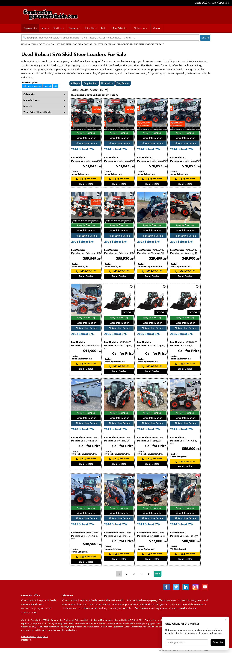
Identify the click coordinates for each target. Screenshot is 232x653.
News (44, 27)
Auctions (58, 27)
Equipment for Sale (41, 44)
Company (73, 27)
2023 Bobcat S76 (148, 241)
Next (157, 573)
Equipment (29, 27)
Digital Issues (140, 27)
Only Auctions (90, 83)
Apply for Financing (86, 133)
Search (205, 37)
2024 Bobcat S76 (82, 149)
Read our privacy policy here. (34, 636)
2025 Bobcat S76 (115, 429)
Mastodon (26, 639)
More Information (86, 137)
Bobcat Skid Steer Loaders (98, 44)
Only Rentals (123, 83)
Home (24, 44)
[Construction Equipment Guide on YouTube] (206, 589)
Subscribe (90, 27)
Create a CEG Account (205, 2)
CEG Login (224, 2)
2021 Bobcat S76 (181, 241)
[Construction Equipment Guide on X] (177, 589)
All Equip (75, 83)
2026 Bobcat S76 (115, 334)
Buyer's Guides (120, 27)
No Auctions (107, 83)
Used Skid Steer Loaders (68, 44)
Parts (103, 27)
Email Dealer (86, 183)
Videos (156, 27)
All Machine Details (86, 143)
